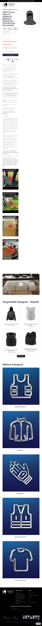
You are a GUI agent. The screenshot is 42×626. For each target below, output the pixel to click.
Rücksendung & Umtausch (33, 595)
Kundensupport (31, 592)
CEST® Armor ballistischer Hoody (11, 324)
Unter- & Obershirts (20, 580)
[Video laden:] (21, 284)
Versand (8, 33)
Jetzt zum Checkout (10, 54)
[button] (2, 5)
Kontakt (30, 597)
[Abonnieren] (29, 609)
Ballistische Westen (20, 406)
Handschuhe (20, 493)
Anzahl (4, 36)
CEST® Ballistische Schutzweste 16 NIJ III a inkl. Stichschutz (30, 349)
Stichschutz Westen (20, 537)
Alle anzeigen (21, 356)
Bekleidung (20, 450)
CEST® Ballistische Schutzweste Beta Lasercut (11, 351)
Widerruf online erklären (33, 602)
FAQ (29, 599)
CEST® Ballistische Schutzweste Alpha (31, 325)
